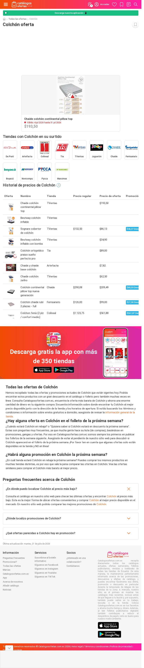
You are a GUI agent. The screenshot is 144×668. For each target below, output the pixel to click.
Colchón (111, 496)
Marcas (6, 569)
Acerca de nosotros (13, 581)
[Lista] (129, 4)
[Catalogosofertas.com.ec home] (22, 4)
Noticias (7, 589)
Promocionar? (10, 562)
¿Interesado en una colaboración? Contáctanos (76, 562)
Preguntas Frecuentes (14, 558)
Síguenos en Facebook (46, 565)
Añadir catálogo (11, 585)
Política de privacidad (121, 646)
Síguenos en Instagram (46, 568)
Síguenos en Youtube (45, 572)
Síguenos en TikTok (45, 576)
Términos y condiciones (96, 646)
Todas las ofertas (17, 19)
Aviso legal (77, 646)
